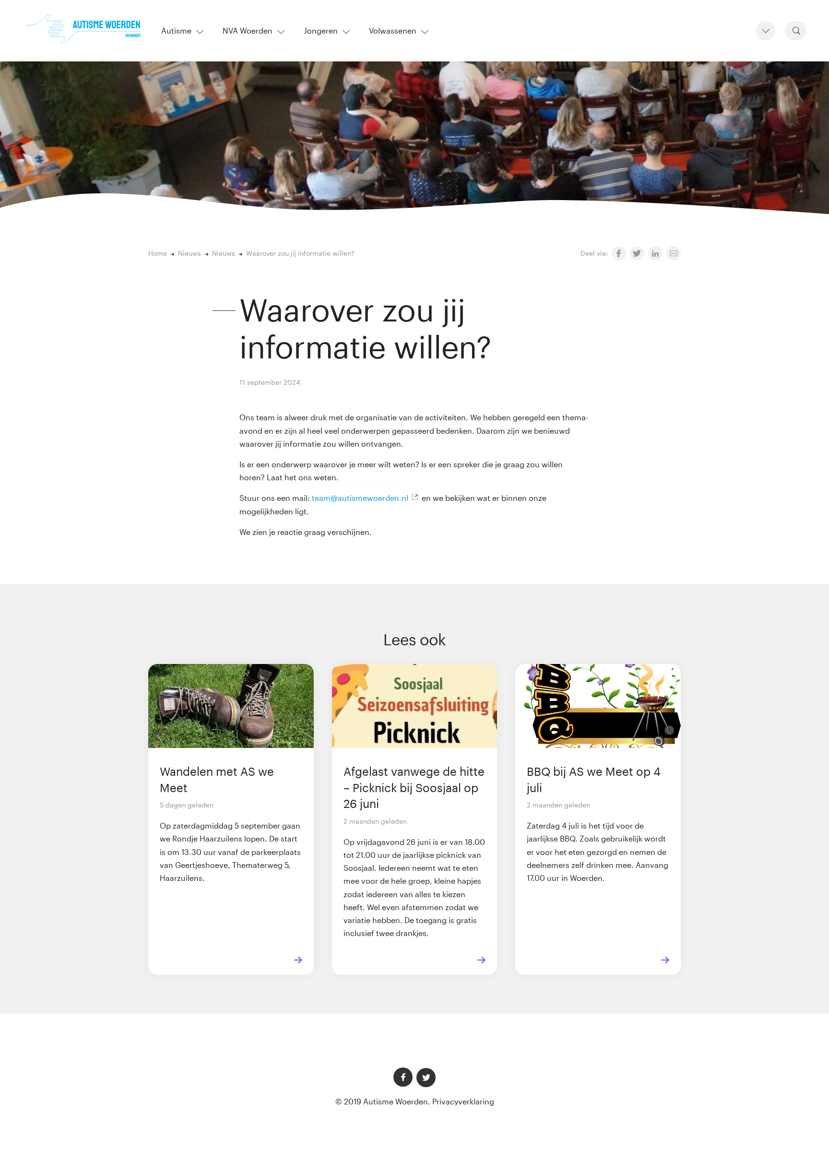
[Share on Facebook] (619, 253)
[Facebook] (403, 1077)
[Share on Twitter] (637, 253)
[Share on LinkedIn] (655, 253)
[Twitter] (426, 1077)
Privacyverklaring (463, 1101)
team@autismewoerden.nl (360, 497)
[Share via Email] (673, 253)
